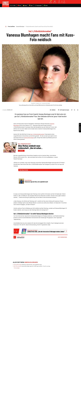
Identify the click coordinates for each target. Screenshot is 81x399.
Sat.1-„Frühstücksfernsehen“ (37, 134)
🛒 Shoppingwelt (38, 5)
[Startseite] (6, 26)
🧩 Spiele (46, 5)
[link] (5, 3)
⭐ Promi (25, 5)
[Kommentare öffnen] (71, 110)
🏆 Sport (31, 5)
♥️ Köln (19, 5)
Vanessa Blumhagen (20, 26)
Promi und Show (11, 26)
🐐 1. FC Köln (12, 5)
